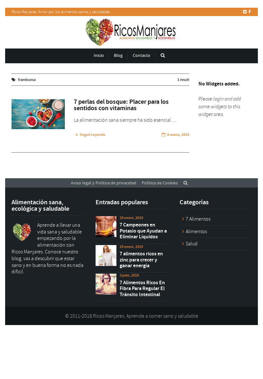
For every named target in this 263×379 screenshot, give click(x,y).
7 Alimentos (198, 219)
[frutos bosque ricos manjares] (38, 114)
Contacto (141, 55)
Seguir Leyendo (93, 134)
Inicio (99, 55)
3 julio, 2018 (129, 275)
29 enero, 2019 (131, 217)
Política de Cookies (160, 183)
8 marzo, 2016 (178, 134)
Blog (118, 55)
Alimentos (196, 231)
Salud (192, 244)
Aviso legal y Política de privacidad (103, 183)
